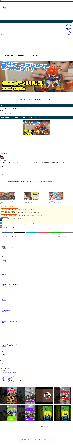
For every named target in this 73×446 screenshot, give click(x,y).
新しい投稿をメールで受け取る (5, 368)
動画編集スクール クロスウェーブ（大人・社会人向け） (9, 211)
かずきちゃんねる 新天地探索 (6, 378)
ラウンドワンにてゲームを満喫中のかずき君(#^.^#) (9, 381)
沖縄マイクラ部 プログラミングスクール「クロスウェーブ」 (9, 208)
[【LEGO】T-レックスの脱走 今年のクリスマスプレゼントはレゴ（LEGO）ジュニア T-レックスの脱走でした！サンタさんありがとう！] (12, 196)
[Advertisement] (36, 48)
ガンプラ (10, 227)
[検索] (72, 22)
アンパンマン (36, 426)
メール (1, 363)
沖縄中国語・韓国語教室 (4, 217)
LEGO (39, 426)
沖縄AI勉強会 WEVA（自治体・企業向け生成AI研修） (9, 214)
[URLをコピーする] (67, 232)
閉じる (25, 224)
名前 (1, 362)
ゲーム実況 (4, 8)
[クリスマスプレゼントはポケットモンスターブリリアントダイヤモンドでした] (60, 196)
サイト (1, 365)
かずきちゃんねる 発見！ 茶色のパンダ (8, 376)
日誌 (2, 174)
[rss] (72, 21)
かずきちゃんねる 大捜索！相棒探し (7, 379)
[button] (7, 232)
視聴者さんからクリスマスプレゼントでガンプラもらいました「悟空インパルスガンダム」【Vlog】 (35, 99)
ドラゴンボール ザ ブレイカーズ (13, 181)
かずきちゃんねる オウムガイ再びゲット (8, 377)
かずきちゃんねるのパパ (4, 250)
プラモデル (12, 227)
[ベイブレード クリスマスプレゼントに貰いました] (36, 196)
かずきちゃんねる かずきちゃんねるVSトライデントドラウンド (12, 380)
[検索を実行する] (33, 223)
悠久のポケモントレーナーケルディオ (5, 113)
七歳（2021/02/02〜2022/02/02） (4, 227)
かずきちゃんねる (2, 34)
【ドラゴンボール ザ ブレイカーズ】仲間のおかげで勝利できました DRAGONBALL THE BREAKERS (38, 181)
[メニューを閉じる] (0, 0)
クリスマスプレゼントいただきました (25, 97)
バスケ (33, 426)
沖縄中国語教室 (43, 426)
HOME (25, 426)
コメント (2, 360)
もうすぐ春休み (9, 174)
